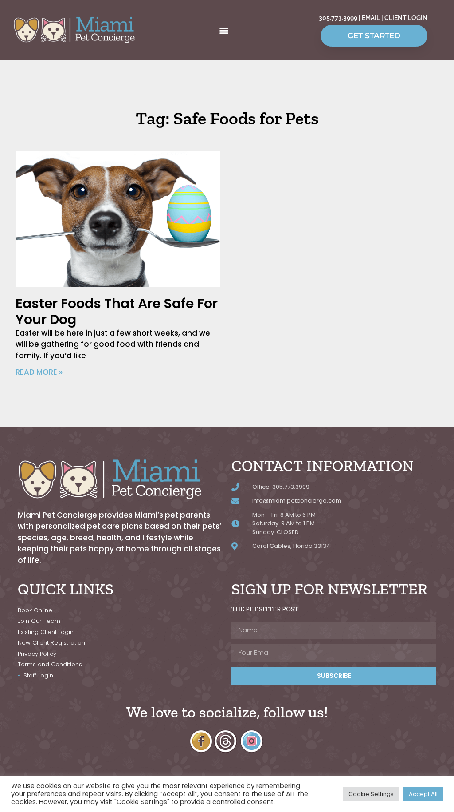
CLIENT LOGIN (405, 17)
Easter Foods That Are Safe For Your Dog (117, 311)
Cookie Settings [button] (371, 794)
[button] (224, 30)
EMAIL (371, 17)
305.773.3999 (339, 17)
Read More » (39, 372)
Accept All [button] (423, 794)
